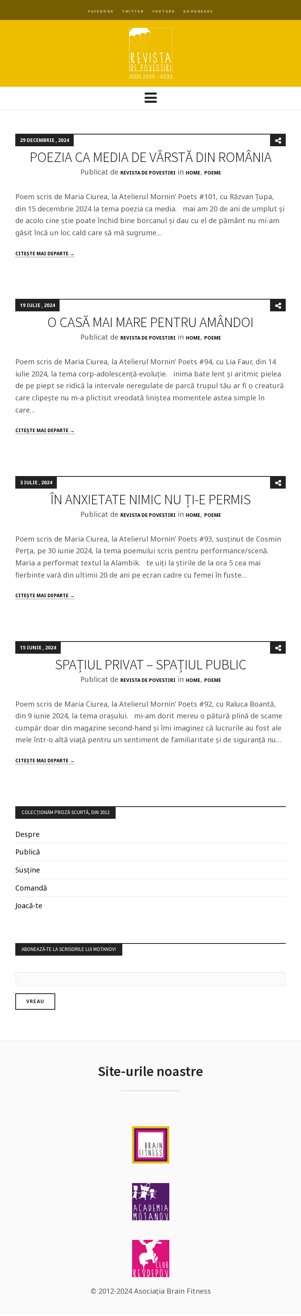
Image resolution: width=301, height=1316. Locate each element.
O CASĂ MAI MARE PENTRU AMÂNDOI (150, 322)
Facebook (101, 11)
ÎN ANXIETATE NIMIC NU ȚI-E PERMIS (151, 499)
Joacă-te (28, 905)
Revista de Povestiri (148, 172)
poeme (212, 172)
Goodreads (198, 11)
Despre (27, 834)
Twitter (133, 11)
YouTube (163, 11)
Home (193, 172)
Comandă (31, 887)
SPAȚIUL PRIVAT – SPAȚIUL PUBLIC (151, 664)
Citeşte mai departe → (44, 253)
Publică (27, 851)
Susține (27, 869)
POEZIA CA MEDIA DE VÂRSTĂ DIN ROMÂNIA (151, 157)
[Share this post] (278, 140)
